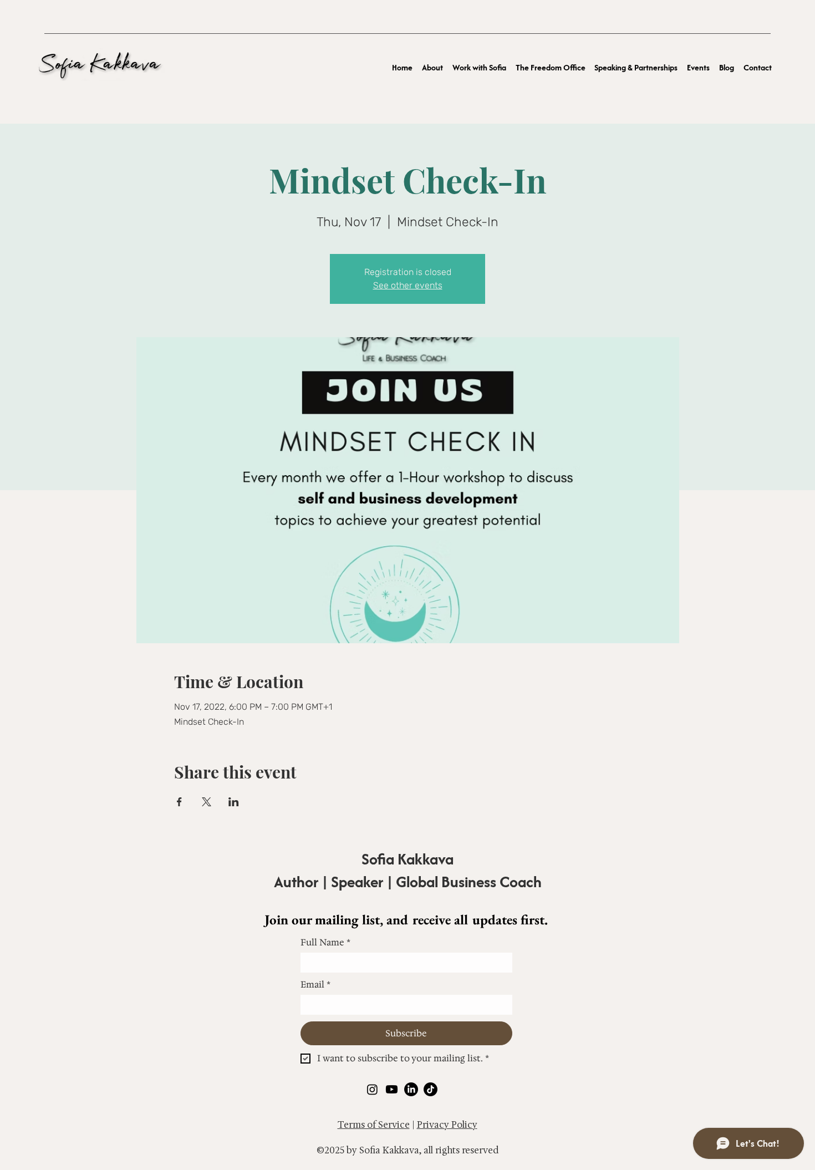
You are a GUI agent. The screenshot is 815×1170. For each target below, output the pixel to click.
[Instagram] (372, 1089)
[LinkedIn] (411, 1089)
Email (315, 984)
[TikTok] (430, 1089)
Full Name (325, 942)
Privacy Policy (447, 1125)
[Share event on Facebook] (179, 801)
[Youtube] (392, 1089)
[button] (479, 67)
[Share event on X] (206, 801)
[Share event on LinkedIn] (233, 801)
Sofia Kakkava (407, 859)
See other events (407, 285)
